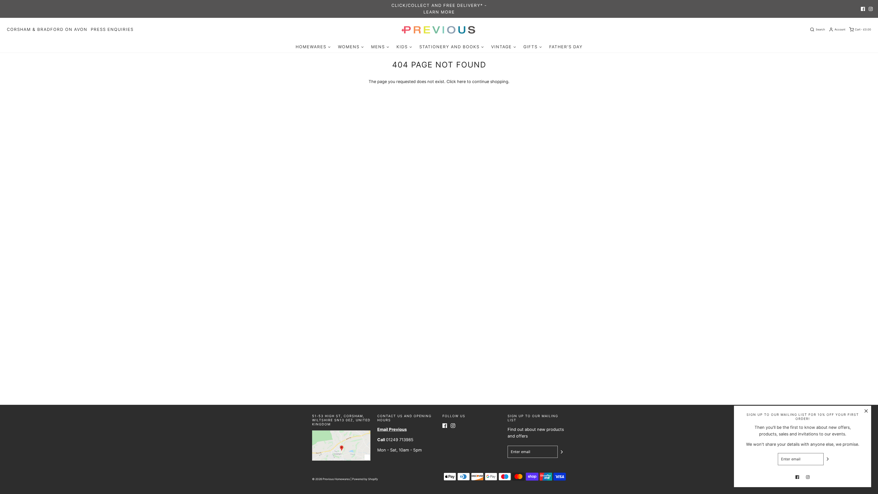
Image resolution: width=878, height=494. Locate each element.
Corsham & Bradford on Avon (47, 29)
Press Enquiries (112, 29)
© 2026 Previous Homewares (331, 479)
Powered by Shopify (365, 479)
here (461, 81)
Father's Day (566, 46)
